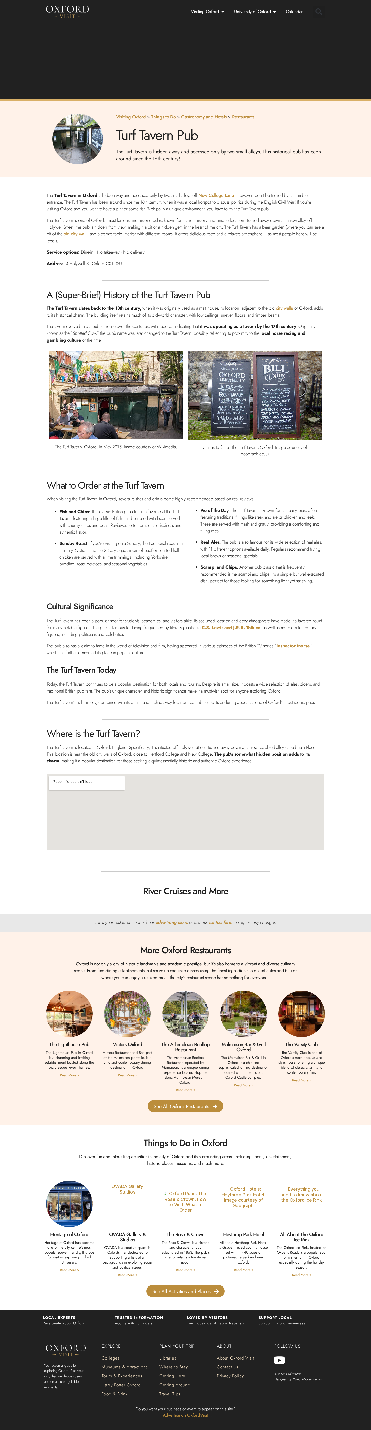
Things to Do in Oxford (185, 1142)
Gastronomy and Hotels (204, 117)
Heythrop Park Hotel (243, 1234)
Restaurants (243, 117)
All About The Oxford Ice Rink (301, 1237)
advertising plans (172, 922)
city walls (284, 308)
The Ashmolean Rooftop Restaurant (185, 1047)
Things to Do (163, 117)
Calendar (294, 11)
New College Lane (216, 195)
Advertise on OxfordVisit (185, 1415)
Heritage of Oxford (69, 1234)
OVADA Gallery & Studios (127, 1237)
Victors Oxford (127, 1044)
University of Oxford (252, 11)
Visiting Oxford (205, 11)
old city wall (75, 234)
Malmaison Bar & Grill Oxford (244, 1047)
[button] (319, 12)
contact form (220, 922)
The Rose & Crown (185, 1234)
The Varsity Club (301, 1044)
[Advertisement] (185, 60)
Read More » (69, 1075)
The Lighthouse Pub (69, 1044)
